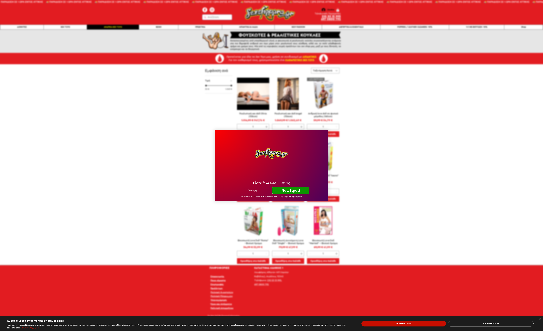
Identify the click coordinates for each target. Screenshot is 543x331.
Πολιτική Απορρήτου (30, 328)
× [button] (540, 319)
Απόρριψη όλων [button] (491, 323)
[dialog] (271, 323)
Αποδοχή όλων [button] (403, 323)
